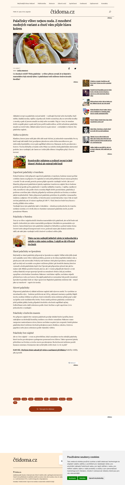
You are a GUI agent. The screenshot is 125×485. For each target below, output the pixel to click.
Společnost (73, 3)
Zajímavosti (94, 3)
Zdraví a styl (62, 3)
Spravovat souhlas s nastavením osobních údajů (40, 481)
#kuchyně (62, 399)
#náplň (31, 399)
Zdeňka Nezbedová (22, 70)
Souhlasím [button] (72, 478)
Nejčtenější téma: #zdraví (26, 3)
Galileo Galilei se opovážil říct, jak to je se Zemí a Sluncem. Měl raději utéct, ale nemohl (101, 149)
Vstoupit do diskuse (46, 409)
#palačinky (17, 399)
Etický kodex (22, 481)
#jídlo (46, 399)
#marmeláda (38, 399)
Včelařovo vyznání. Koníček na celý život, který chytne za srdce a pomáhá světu (100, 83)
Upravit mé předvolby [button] (96, 478)
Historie (52, 3)
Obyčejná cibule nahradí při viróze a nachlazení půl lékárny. (43, 350)
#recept (24, 399)
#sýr (15, 402)
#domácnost (53, 399)
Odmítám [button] (82, 478)
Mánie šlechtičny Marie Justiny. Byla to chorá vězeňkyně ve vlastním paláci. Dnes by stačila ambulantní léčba (100, 111)
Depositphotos (44, 479)
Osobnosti (83, 3)
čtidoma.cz (62, 12)
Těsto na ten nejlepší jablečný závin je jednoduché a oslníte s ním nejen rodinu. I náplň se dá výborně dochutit (53, 241)
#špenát (69, 399)
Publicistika (42, 3)
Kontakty (104, 3)
